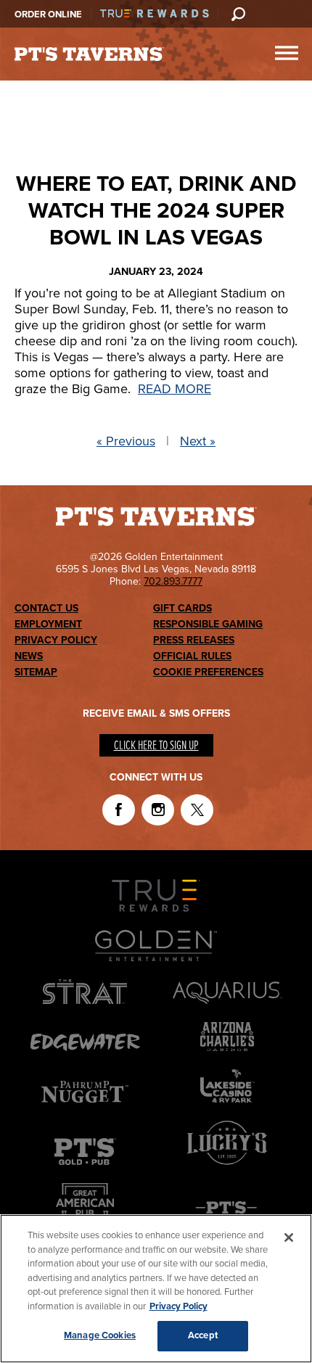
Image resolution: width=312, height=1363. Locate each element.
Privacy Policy (56, 640)
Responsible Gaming (208, 624)
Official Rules (192, 656)
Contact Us (46, 608)
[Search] (238, 14)
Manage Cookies (100, 1335)
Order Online (48, 14)
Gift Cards (182, 608)
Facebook (118, 809)
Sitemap (36, 672)
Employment (48, 624)
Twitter (197, 809)
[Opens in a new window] (227, 1168)
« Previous (126, 441)
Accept (203, 1335)
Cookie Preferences (208, 672)
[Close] (289, 1237)
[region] (156, 1288)
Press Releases (193, 640)
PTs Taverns (89, 54)
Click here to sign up (156, 746)
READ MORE (174, 389)
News (29, 656)
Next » (197, 441)
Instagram (157, 809)
